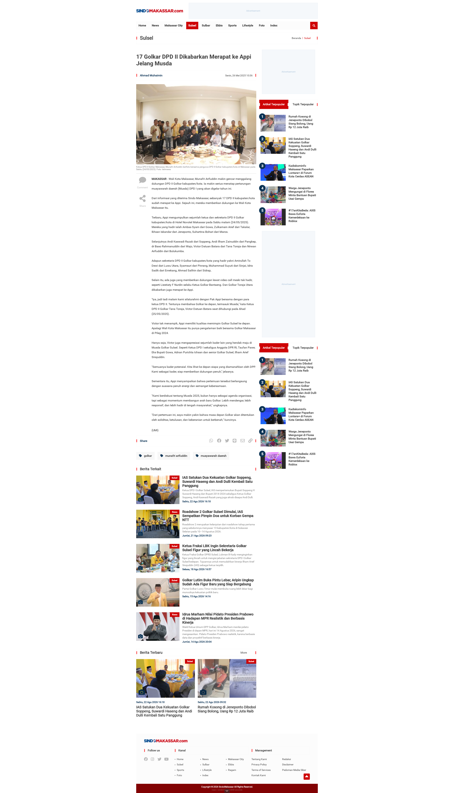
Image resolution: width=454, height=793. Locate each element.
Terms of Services (261, 770)
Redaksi (286, 759)
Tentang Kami (259, 759)
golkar (147, 455)
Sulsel (192, 25)
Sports (232, 25)
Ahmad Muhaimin (151, 75)
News (155, 25)
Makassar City (174, 25)
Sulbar (206, 25)
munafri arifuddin (176, 455)
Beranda (296, 38)
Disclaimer (288, 764)
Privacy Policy (259, 764)
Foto (262, 25)
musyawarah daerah (213, 455)
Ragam (232, 770)
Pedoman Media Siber (294, 770)
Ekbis (219, 25)
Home (142, 25)
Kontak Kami (258, 775)
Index (273, 25)
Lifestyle (247, 25)
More (243, 652)
